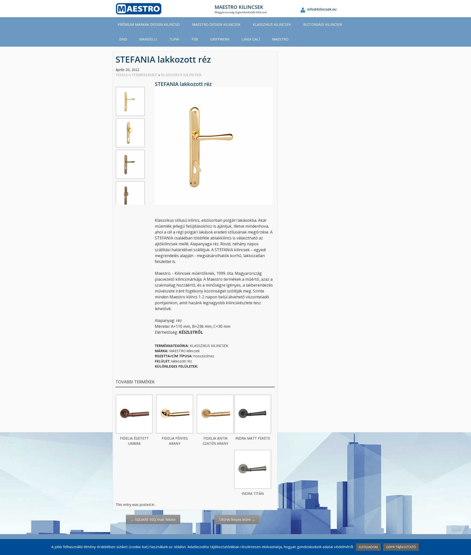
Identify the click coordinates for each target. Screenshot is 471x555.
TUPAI (174, 39)
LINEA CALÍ (251, 39)
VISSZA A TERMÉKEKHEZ (137, 75)
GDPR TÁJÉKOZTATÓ (401, 547)
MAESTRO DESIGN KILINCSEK (216, 24)
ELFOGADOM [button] (368, 547)
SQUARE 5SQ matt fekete (153, 519)
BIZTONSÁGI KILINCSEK (322, 24)
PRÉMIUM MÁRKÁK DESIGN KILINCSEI (149, 24)
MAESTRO (280, 39)
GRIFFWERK (219, 39)
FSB (195, 39)
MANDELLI (148, 39)
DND (123, 39)
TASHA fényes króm (237, 519)
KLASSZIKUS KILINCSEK (272, 24)
